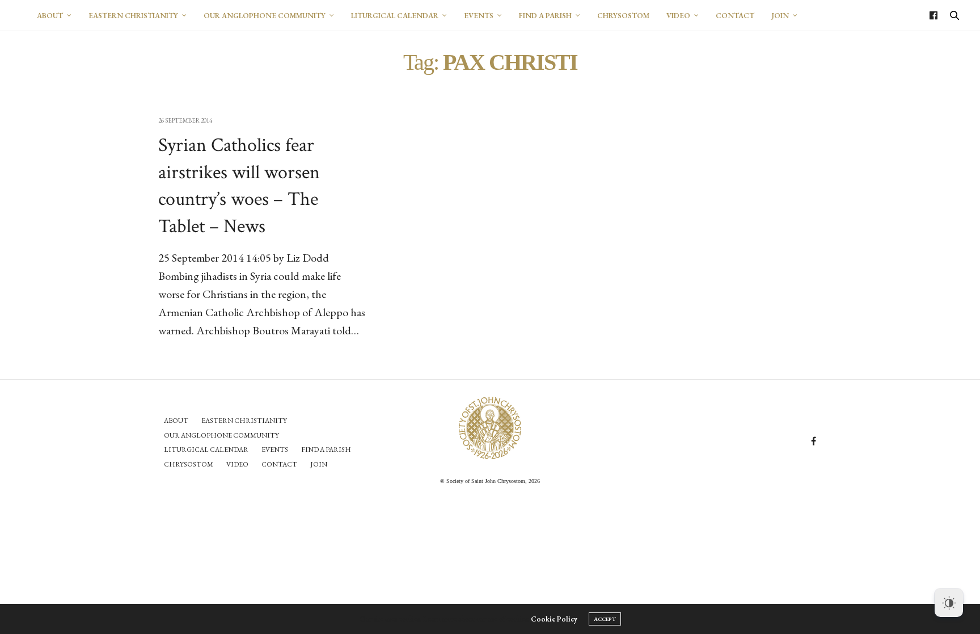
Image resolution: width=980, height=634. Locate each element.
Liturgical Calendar (394, 15)
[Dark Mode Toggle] (949, 603)
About (50, 15)
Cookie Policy (554, 619)
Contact (735, 15)
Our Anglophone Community (265, 15)
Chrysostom (623, 15)
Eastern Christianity (133, 15)
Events (478, 15)
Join (780, 15)
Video (678, 15)
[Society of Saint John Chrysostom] (490, 428)
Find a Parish (545, 15)
